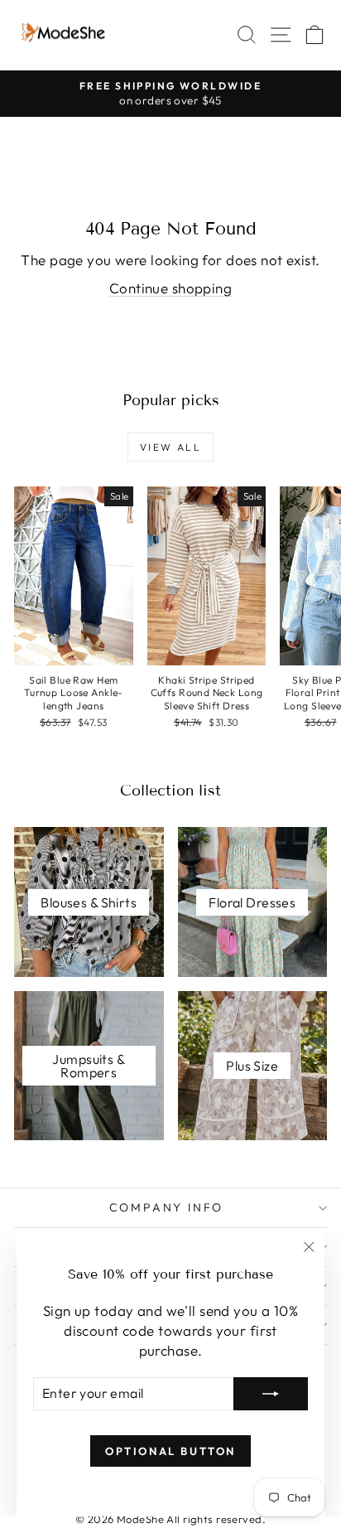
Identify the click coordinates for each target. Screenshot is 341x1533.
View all (170, 447)
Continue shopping (170, 288)
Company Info (166, 1207)
